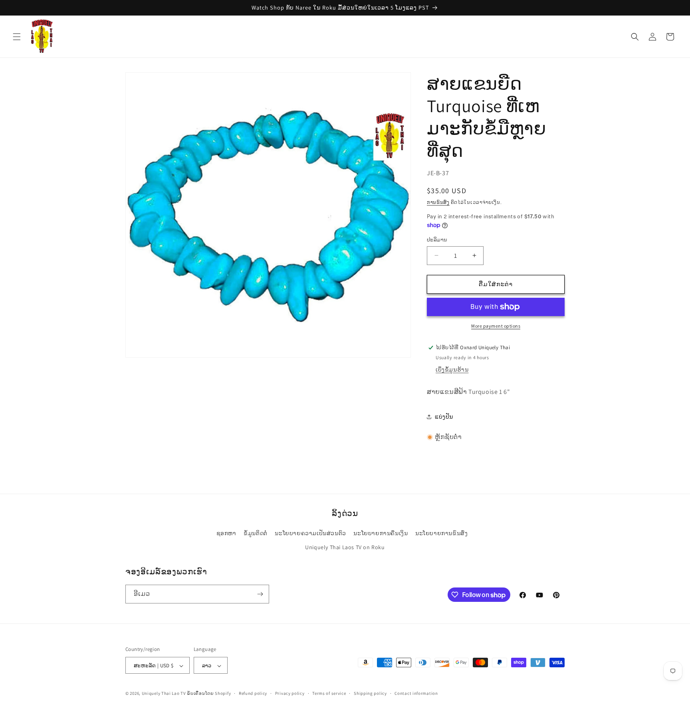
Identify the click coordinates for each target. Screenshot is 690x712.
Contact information (416, 693)
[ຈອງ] (260, 594)
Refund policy (253, 693)
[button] (17, 36)
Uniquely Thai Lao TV (164, 693)
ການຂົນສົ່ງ (438, 202)
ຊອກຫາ (226, 533)
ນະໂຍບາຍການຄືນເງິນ (380, 533)
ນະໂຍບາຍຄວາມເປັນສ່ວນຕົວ (310, 533)
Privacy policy (290, 693)
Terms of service (329, 693)
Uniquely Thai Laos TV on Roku (345, 547)
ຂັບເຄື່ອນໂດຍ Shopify (209, 693)
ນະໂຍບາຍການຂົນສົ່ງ (441, 533)
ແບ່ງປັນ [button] (444, 416)
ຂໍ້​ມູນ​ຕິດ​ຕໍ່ (256, 533)
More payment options (495, 326)
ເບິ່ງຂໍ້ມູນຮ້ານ (452, 369)
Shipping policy (370, 693)
